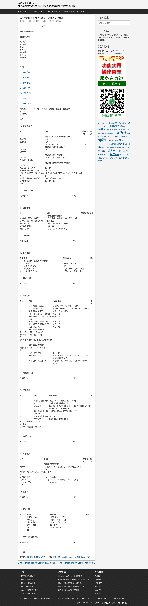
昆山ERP (98, 590)
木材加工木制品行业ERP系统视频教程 (70, 576)
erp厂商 (108, 123)
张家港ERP (98, 583)
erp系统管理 (69, 11)
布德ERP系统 (24, 598)
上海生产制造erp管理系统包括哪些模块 (70, 583)
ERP (99, 123)
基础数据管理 (120, 147)
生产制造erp (106, 158)
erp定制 (123, 123)
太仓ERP (98, 586)
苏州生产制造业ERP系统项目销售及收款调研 (36, 563)
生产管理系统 (124, 158)
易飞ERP (101, 155)
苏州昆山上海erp (26, 3)
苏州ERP (98, 576)
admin (45, 21)
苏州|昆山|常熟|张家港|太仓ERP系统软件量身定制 (73, 579)
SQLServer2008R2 (103, 144)
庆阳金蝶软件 (113, 598)
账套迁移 (100, 160)
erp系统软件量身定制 (54, 11)
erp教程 (101, 129)
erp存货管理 (115, 123)
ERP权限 (106, 129)
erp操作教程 (116, 126)
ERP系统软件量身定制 (28, 576)
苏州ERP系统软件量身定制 (35, 557)
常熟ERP (98, 579)
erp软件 (103, 140)
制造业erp (81, 557)
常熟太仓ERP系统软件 (28, 583)
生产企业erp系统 (123, 154)
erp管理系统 (110, 133)
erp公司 (102, 123)
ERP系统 (56, 557)
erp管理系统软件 (45, 598)
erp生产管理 (120, 129)
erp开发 (107, 126)
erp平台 (101, 126)
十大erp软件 (113, 147)
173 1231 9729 (112, 53)
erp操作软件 (125, 126)
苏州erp (26, 11)
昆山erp (34, 11)
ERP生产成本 (113, 129)
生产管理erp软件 (114, 158)
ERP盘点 (104, 133)
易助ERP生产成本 (123, 151)
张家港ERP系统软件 (27, 586)
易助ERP (113, 150)
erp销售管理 (112, 140)
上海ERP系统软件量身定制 (29, 579)
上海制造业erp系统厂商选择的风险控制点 (71, 586)
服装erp (107, 154)
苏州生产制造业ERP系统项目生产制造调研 (77, 563)
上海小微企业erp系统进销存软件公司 (69, 590)
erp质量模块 (123, 136)
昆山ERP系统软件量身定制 (29, 590)
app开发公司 (123, 598)
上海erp (41, 11)
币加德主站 (79, 11)
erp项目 (72, 557)
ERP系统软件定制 (109, 136)
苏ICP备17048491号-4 (83, 603)
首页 (19, 11)
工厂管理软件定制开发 (84, 598)
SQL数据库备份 (112, 144)
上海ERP (98, 593)
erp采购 (65, 557)
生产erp (89, 557)
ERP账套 (117, 136)
